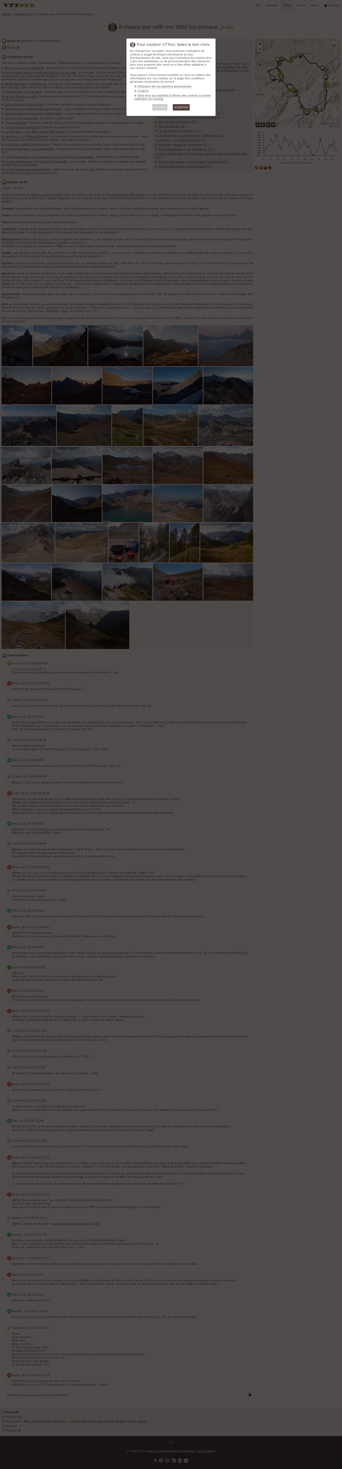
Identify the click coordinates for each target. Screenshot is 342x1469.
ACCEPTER (181, 107)
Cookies (143, 90)
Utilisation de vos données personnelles (164, 86)
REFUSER (160, 107)
